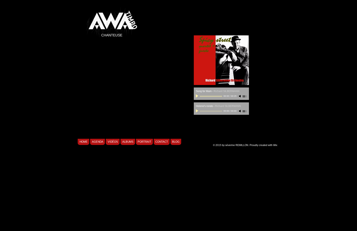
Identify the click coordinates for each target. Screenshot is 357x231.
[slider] (245, 96)
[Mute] (240, 96)
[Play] (197, 96)
